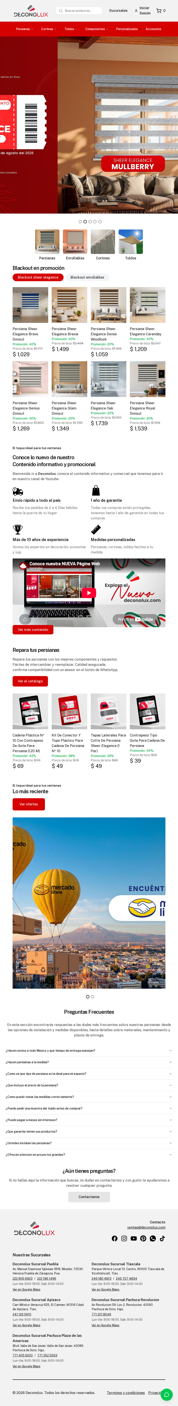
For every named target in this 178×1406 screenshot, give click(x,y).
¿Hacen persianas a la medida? (27, 1062)
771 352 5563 (47, 1355)
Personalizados (127, 29)
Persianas (23, 29)
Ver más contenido (33, 630)
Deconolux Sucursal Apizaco (37, 1300)
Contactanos (89, 1197)
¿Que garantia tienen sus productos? (31, 1131)
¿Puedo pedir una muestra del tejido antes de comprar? (44, 1108)
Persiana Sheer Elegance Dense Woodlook (104, 334)
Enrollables (75, 258)
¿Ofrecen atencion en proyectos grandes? (35, 1154)
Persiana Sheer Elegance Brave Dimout (25, 334)
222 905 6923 (23, 1278)
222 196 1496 (46, 1278)
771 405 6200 (23, 1355)
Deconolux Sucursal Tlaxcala (116, 1264)
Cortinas (47, 29)
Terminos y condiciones (126, 1393)
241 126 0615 (22, 1314)
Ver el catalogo (30, 681)
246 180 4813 (101, 1278)
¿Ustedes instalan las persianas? (29, 1143)
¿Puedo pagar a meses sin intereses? (31, 1120)
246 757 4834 (126, 1278)
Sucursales (118, 11)
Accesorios (153, 29)
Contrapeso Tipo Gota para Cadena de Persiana (147, 740)
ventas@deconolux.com (146, 1227)
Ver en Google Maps (26, 1289)
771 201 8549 (101, 1314)
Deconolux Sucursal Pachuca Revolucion (125, 1300)
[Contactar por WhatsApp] (167, 1395)
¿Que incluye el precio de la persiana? (32, 1085)
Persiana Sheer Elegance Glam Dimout (64, 408)
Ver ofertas (29, 804)
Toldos (69, 29)
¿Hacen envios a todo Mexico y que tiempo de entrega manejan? (50, 1050)
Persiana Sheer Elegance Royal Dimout (142, 408)
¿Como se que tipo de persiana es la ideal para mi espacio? (46, 1073)
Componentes (95, 29)
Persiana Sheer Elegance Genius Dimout (26, 408)
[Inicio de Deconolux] (31, 10)
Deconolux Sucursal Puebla (35, 1264)
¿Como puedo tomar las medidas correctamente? (40, 1097)
